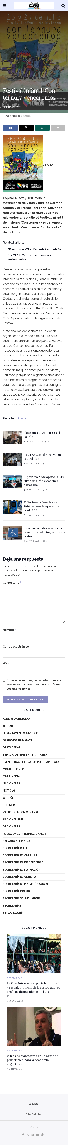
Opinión (8, 797)
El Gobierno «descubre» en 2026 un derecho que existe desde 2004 (41, 506)
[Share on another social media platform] (58, 128)
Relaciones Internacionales (24, 833)
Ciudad (27, 115)
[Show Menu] (4, 5)
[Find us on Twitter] (27, 1135)
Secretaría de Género (19, 876)
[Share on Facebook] (10, 128)
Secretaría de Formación (21, 869)
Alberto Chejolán (17, 718)
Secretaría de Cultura (20, 855)
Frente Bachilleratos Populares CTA (31, 762)
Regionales (11, 826)
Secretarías (12, 905)
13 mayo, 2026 (32, 541)
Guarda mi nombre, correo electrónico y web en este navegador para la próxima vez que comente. (34, 684)
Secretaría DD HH (15, 848)
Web (6, 663)
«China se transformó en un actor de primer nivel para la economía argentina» (32, 1060)
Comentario (12, 582)
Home (6, 115)
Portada (9, 805)
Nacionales (11, 783)
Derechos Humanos (17, 740)
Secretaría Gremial (17, 891)
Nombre (9, 630)
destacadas (11, 747)
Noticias (16, 115)
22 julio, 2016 (11, 106)
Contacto (33, 1103)
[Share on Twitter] (26, 128)
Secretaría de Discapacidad (23, 862)
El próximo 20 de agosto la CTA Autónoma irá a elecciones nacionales (44, 481)
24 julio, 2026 (32, 464)
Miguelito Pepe (14, 769)
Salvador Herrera (16, 840)
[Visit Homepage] (34, 5)
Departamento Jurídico (20, 733)
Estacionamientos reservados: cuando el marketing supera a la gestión (44, 532)
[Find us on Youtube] (37, 1135)
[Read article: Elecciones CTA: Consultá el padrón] (12, 437)
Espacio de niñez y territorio (25, 754)
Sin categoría (13, 912)
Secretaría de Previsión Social (26, 884)
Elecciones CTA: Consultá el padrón (34, 249)
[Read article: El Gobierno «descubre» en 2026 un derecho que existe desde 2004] (12, 507)
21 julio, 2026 (32, 490)
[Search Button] (63, 5)
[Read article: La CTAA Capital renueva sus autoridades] (12, 459)
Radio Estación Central (21, 812)
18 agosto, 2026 (33, 442)
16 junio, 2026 (32, 515)
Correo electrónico (17, 646)
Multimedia (11, 776)
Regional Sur (13, 819)
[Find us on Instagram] (32, 1135)
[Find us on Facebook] (23, 1135)
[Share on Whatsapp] (42, 128)
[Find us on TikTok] (42, 1135)
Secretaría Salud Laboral (22, 898)
